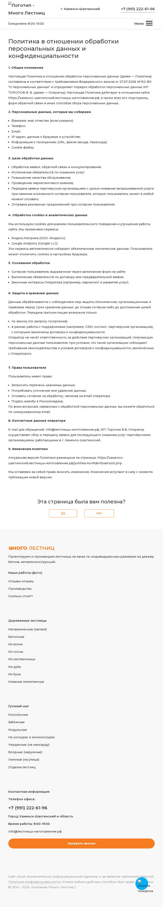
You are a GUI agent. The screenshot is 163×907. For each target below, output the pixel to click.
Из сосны (15, 652)
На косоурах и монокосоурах (31, 737)
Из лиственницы (21, 659)
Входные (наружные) (25, 752)
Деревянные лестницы (27, 621)
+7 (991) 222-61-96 (138, 9)
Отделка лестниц (22, 767)
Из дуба (14, 667)
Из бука (14, 674)
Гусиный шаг (18, 706)
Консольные (18, 715)
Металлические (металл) (27, 629)
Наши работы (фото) (25, 573)
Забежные (16, 722)
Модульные (17, 730)
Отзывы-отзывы (21, 581)
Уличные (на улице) (23, 759)
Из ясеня (15, 644)
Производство (20, 589)
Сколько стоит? (20, 596)
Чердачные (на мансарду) (28, 745)
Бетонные (16, 637)
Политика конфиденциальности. (34, 882)
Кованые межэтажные (26, 682)
